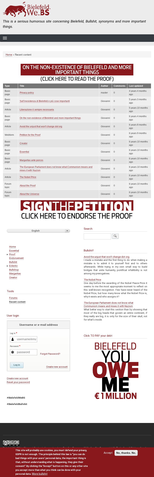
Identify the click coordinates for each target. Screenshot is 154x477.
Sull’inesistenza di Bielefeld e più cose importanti (45, 101)
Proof (12, 254)
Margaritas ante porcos (31, 160)
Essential (24, 151)
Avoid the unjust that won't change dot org (41, 126)
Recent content (17, 301)
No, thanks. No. (126, 452)
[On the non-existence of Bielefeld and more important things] (77, 72)
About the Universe (29, 194)
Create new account (57, 366)
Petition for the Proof (30, 135)
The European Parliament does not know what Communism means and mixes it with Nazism (108, 304)
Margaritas (15, 273)
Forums (13, 297)
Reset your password (18, 382)
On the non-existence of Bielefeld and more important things (50, 118)
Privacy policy (27, 92)
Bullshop (14, 269)
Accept (108, 452)
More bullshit (40, 473)
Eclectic (13, 265)
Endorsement (16, 258)
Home (9, 54)
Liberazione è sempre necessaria (37, 109)
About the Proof (27, 185)
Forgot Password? (50, 353)
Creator (23, 143)
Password (14, 346)
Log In (12, 333)
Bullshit (13, 262)
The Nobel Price (28, 177)
